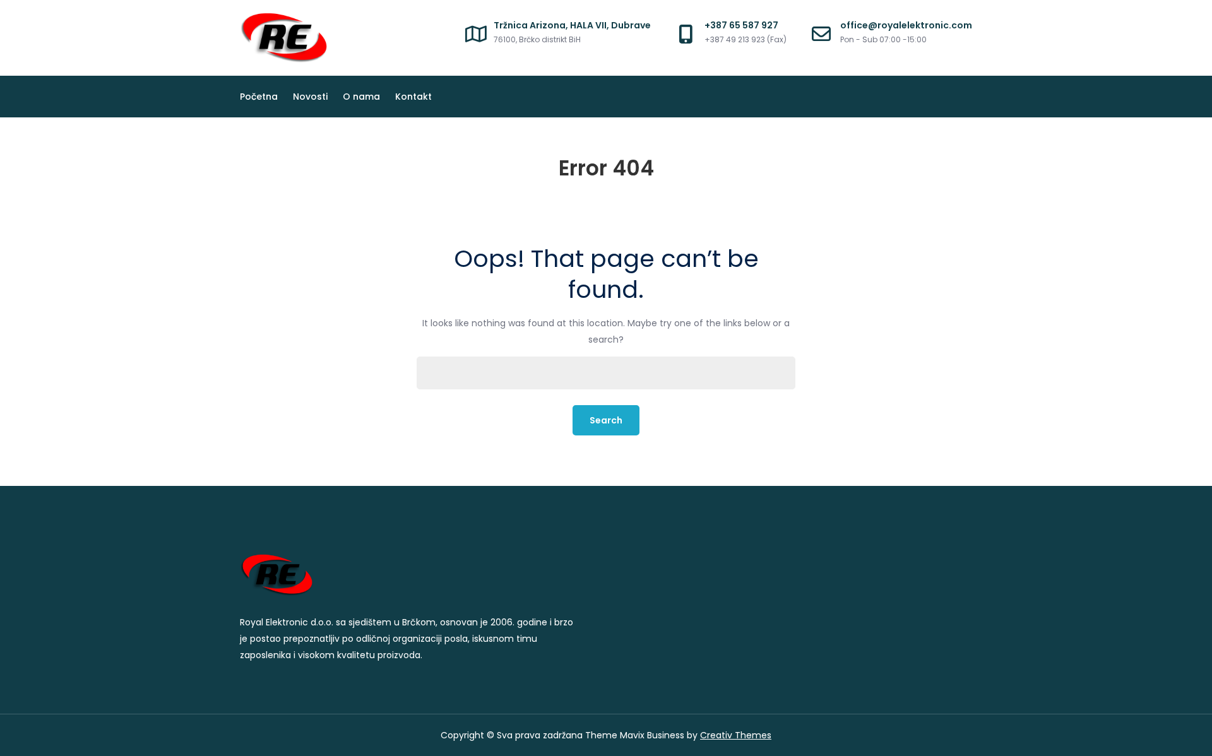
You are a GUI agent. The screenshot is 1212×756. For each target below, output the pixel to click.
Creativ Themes (735, 735)
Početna (259, 96)
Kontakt (413, 96)
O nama (361, 96)
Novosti (310, 96)
